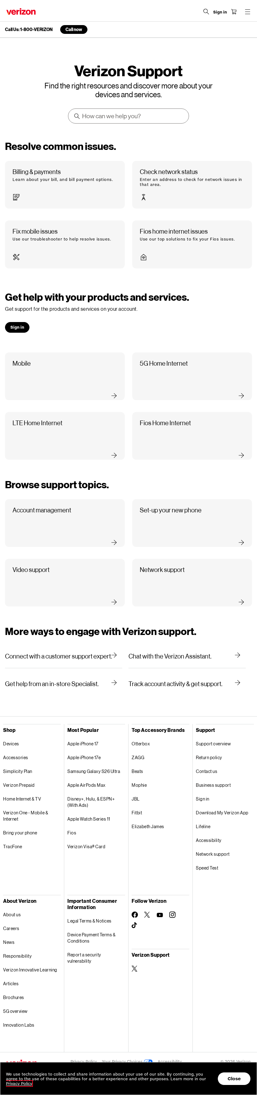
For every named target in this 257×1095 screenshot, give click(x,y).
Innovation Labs (18, 1025)
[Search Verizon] (206, 12)
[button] (65, 185)
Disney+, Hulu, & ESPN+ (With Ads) (91, 802)
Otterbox (141, 743)
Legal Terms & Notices (89, 920)
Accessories (15, 757)
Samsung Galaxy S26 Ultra (93, 771)
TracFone (12, 846)
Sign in (202, 798)
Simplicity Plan (17, 771)
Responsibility (17, 956)
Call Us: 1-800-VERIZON (29, 29)
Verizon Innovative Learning (30, 969)
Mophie (139, 785)
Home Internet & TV (22, 798)
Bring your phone (20, 832)
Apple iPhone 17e (84, 757)
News (8, 942)
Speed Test (207, 867)
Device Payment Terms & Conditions (91, 938)
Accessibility (209, 840)
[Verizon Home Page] (21, 11)
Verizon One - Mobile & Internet (25, 816)
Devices (11, 743)
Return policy (209, 757)
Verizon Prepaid (19, 785)
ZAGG (138, 757)
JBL (136, 798)
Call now (74, 29)
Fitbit (137, 812)
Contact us (206, 771)
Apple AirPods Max (86, 785)
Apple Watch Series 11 (88, 819)
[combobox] (129, 116)
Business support (213, 785)
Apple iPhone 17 (82, 743)
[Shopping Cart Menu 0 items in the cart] (234, 12)
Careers (11, 928)
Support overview (213, 743)
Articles (10, 983)
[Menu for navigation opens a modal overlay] (247, 12)
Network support (213, 854)
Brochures (13, 997)
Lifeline (203, 826)
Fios (71, 832)
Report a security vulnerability (84, 958)
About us (12, 914)
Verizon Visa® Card (86, 846)
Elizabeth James (148, 826)
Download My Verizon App (222, 812)
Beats (137, 771)
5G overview (15, 1011)
